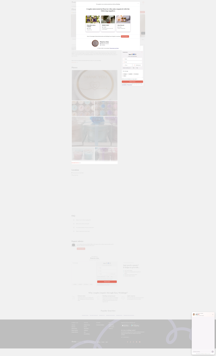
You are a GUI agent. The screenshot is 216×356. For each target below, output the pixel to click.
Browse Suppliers (125, 36)
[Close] (138, 3)
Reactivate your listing (114, 48)
